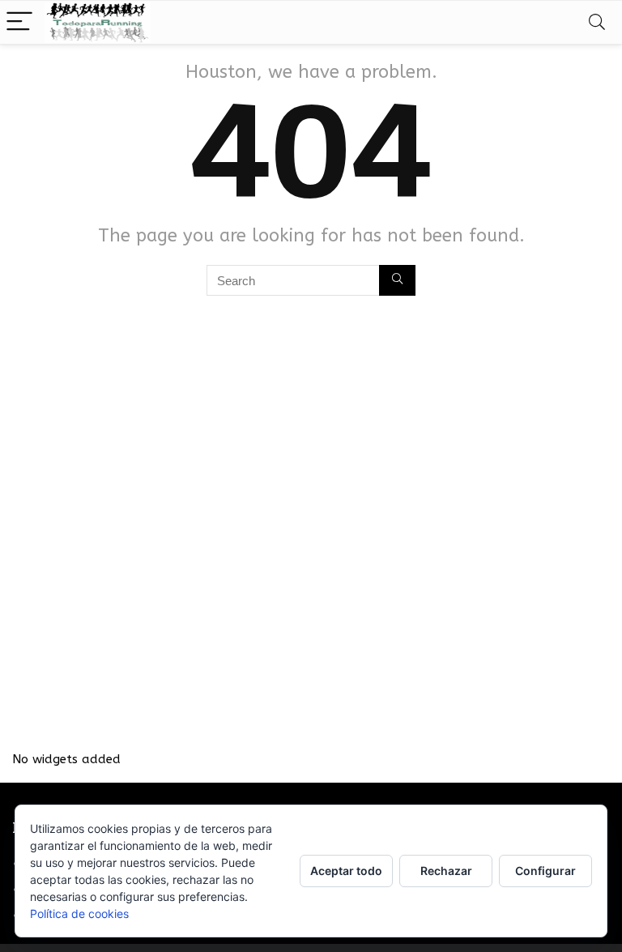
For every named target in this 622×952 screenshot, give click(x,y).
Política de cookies (79, 913)
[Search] (596, 22)
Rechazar (446, 870)
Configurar (545, 870)
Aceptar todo (346, 870)
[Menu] (19, 22)
